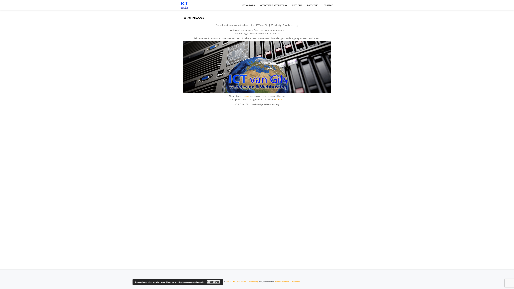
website (279, 99)
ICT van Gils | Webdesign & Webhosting (242, 281)
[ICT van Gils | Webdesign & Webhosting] (185, 5)
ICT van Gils (248, 5)
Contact (328, 5)
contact (245, 96)
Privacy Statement (282, 281)
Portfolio (312, 5)
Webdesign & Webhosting (273, 5)
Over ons (297, 5)
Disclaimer (295, 281)
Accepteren (213, 282)
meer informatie (198, 282)
